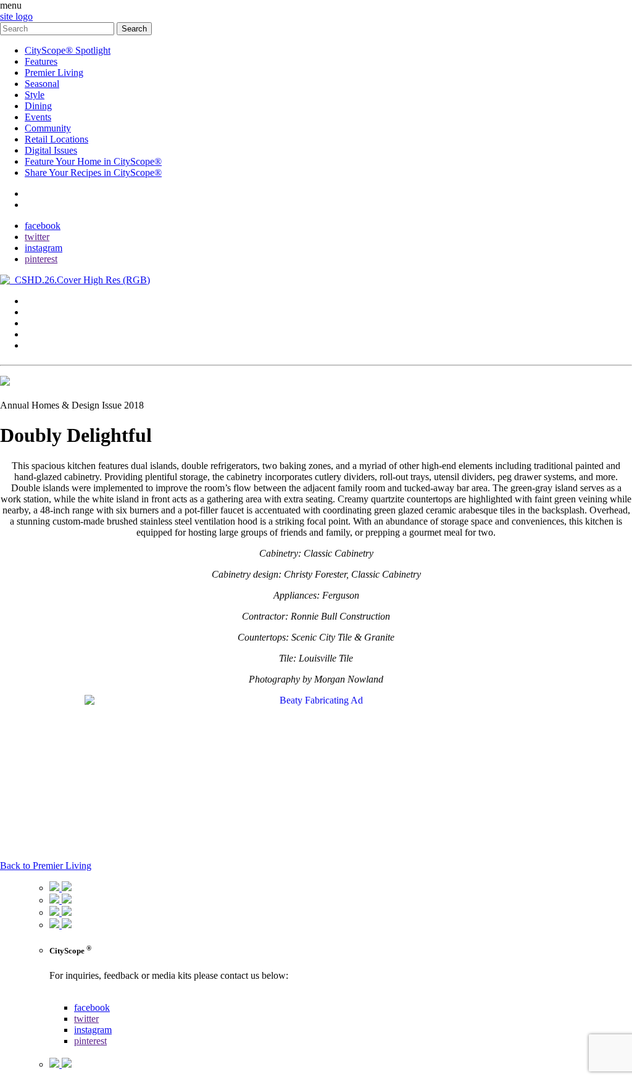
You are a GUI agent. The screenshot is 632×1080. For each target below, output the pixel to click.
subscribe (43, 204)
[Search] (58, 28)
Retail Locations (56, 139)
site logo (16, 16)
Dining (38, 106)
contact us (68, 996)
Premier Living (54, 72)
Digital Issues (51, 150)
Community (48, 128)
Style (34, 94)
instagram (43, 248)
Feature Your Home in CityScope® (93, 161)
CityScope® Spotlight (67, 50)
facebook (42, 225)
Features (41, 61)
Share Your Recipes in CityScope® (93, 172)
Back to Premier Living (45, 865)
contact (38, 193)
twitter (37, 236)
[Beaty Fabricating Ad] (316, 700)
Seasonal (42, 83)
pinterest (41, 259)
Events (38, 117)
